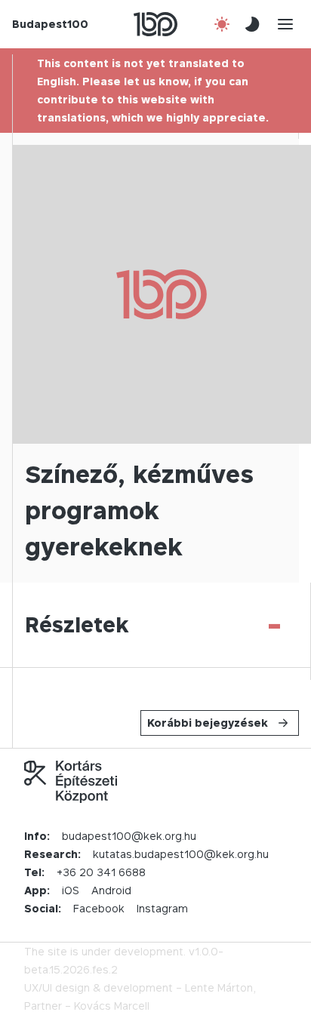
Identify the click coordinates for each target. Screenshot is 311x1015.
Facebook (99, 908)
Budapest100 (50, 23)
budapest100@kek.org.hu (129, 835)
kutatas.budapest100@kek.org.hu (181, 853)
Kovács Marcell (111, 1005)
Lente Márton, (220, 987)
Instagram (162, 908)
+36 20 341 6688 (101, 872)
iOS (70, 890)
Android (111, 890)
